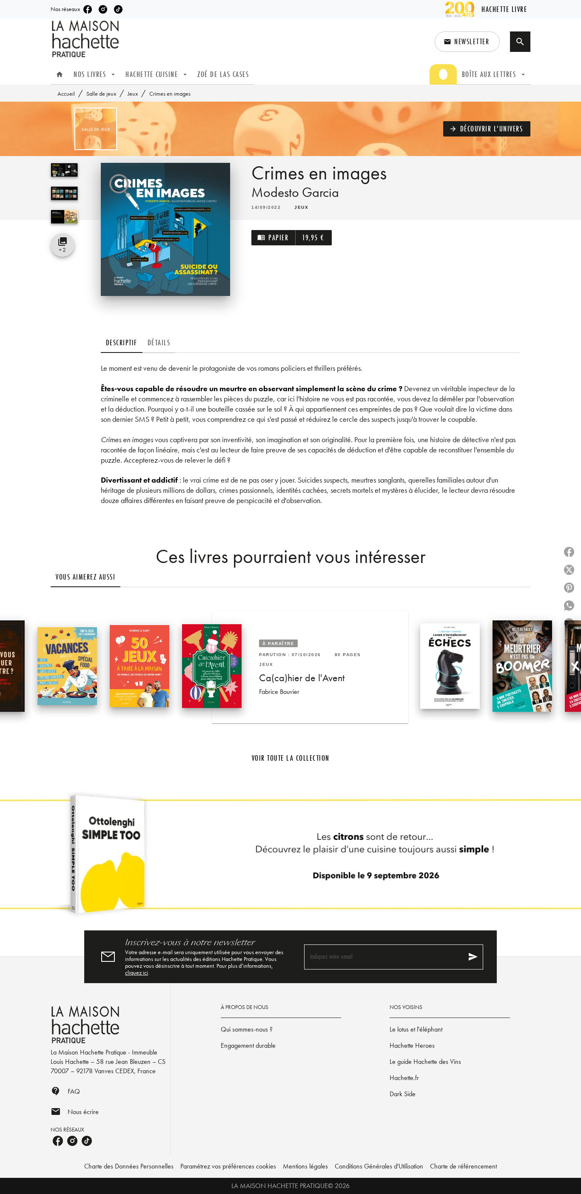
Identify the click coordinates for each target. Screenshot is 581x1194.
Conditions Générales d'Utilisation (379, 1166)
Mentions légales (305, 1166)
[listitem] (87, 9)
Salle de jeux (101, 93)
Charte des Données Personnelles (129, 1166)
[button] (467, 41)
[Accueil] (86, 39)
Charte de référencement (463, 1166)
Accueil (66, 93)
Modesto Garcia (295, 192)
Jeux (133, 93)
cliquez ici (136, 972)
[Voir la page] (290, 857)
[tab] (59, 74)
